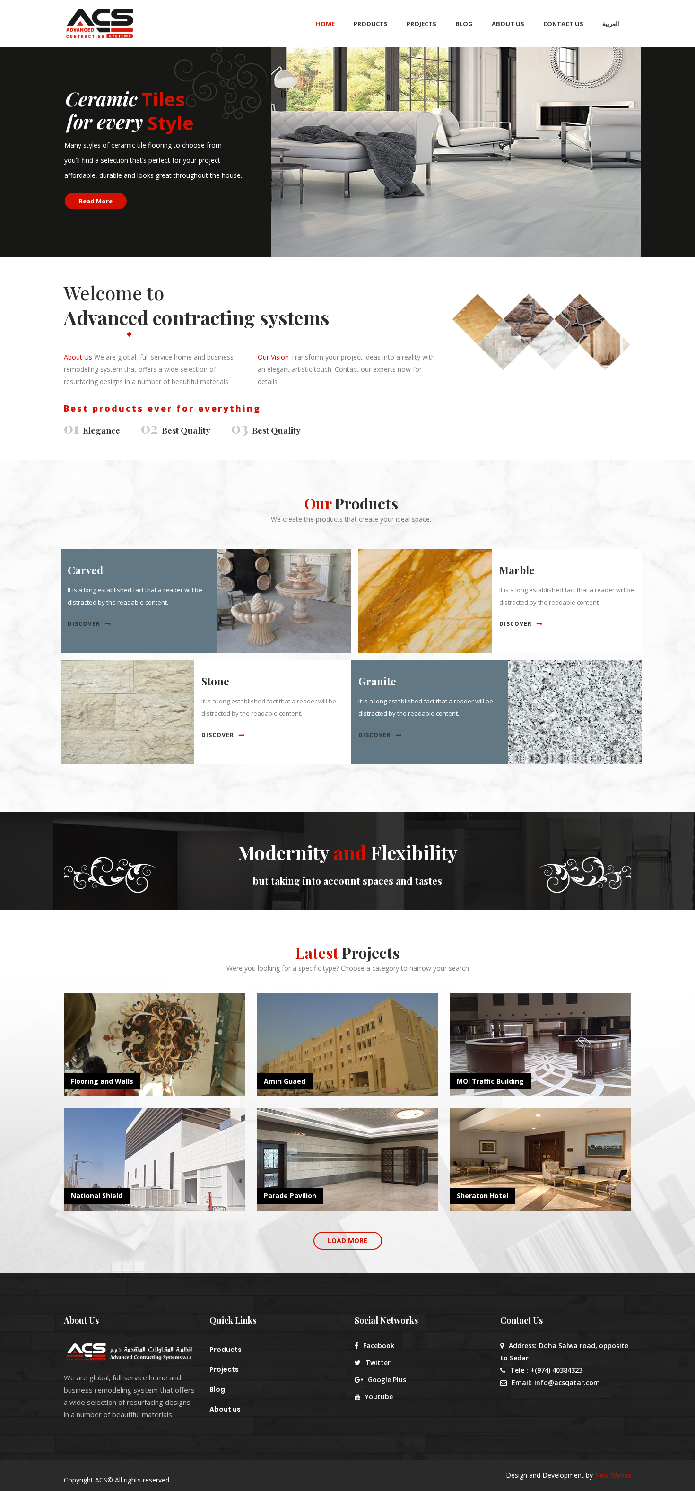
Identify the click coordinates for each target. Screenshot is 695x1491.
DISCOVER (84, 624)
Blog (217, 1389)
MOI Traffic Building (490, 1081)
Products (225, 1349)
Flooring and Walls (102, 1081)
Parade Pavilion (290, 1195)
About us (225, 1409)
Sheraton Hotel (482, 1195)
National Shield (96, 1195)
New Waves (613, 1475)
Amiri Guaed (284, 1081)
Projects (224, 1369)
